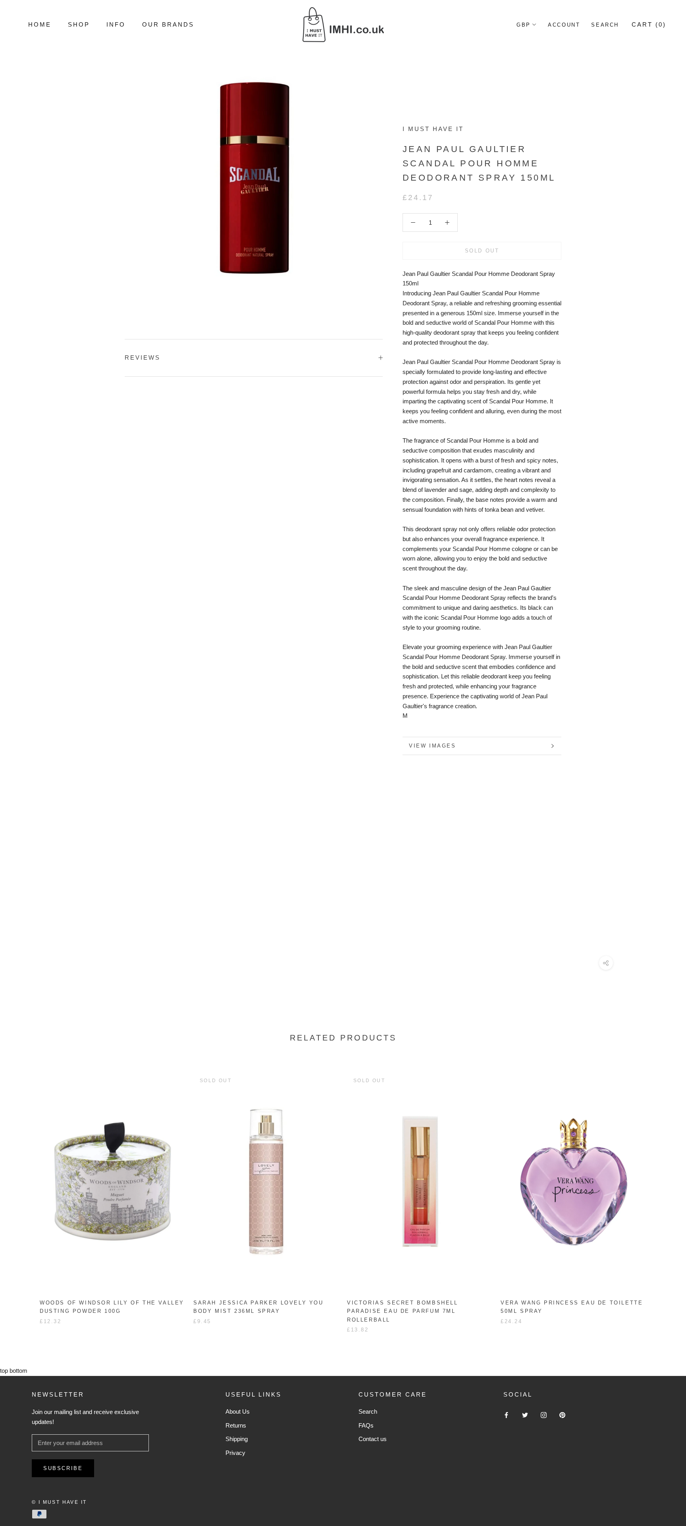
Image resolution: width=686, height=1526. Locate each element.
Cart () (649, 24)
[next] (661, 1194)
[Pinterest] (562, 1415)
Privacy (235, 1452)
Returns (235, 1425)
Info (115, 24)
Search (605, 25)
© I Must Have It (59, 1502)
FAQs (366, 1425)
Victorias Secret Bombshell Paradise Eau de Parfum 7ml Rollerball (402, 1311)
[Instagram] (544, 1415)
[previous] (25, 1194)
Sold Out (482, 251)
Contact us (372, 1438)
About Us (237, 1411)
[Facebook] (506, 1415)
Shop (79, 24)
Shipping (236, 1438)
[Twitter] (525, 1415)
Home (39, 24)
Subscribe (63, 1468)
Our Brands (168, 24)
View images (432, 746)
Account (564, 25)
